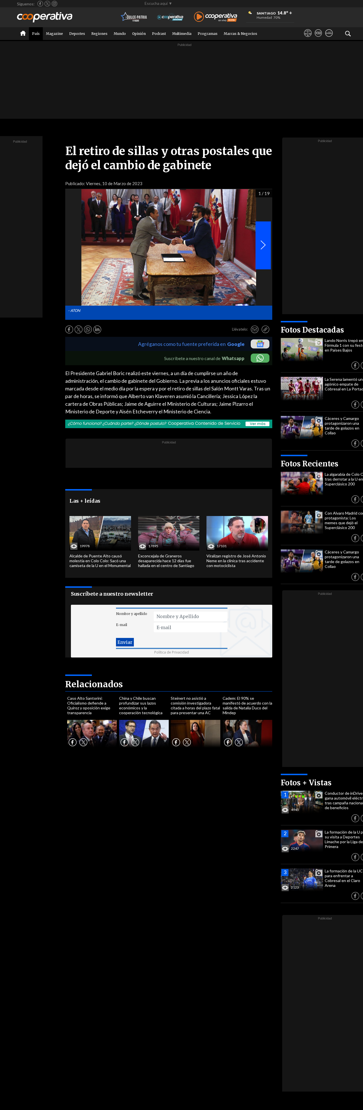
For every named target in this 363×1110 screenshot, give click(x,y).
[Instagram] (54, 3)
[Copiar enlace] (265, 329)
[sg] (329, 38)
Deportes (77, 33)
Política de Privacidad (171, 652)
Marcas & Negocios (240, 33)
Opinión (139, 33)
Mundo (120, 33)
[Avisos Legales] (308, 38)
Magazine (54, 33)
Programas (208, 33)
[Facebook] (40, 3)
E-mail (121, 625)
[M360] (318, 38)
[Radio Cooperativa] (215, 17)
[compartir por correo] (255, 329)
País (36, 33)
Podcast (159, 33)
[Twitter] (47, 3)
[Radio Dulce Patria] (134, 17)
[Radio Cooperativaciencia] (170, 17)
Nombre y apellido (131, 614)
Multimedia (181, 33)
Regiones (99, 33)
